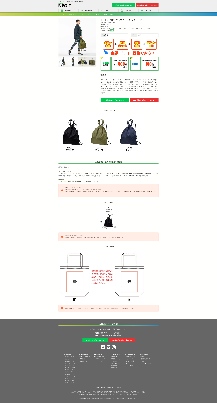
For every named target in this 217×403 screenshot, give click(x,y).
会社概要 (143, 356)
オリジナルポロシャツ (70, 359)
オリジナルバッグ (85, 14)
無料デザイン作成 (99, 356)
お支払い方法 (83, 361)
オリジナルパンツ (69, 365)
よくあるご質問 (130, 361)
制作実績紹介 (114, 367)
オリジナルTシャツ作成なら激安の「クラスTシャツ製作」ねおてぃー (107, 398)
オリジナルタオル (69, 374)
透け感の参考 (114, 365)
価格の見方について (85, 356)
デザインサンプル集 (100, 359)
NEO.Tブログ (129, 363)
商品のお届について (116, 363)
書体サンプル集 (99, 361)
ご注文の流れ (114, 356)
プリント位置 (129, 359)
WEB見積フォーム (130, 365)
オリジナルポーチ (69, 380)
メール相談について (116, 361)
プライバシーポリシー (146, 363)
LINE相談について (115, 359)
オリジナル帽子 (69, 372)
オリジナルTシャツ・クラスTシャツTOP (68, 14)
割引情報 (82, 359)
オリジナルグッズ (69, 382)
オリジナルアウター (70, 367)
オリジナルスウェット (70, 363)
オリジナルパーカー (70, 361)
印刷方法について (130, 356)
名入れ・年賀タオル (70, 376)
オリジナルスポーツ (70, 369)
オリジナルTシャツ (69, 356)
